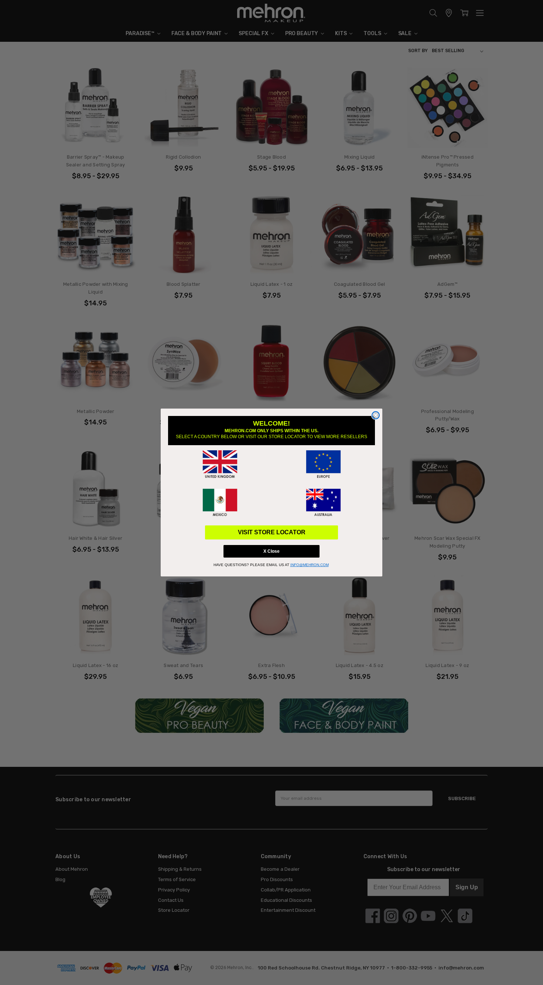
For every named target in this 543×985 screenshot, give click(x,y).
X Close (271, 551)
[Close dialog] (375, 415)
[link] (219, 464)
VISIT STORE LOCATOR (271, 532)
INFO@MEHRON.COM (309, 565)
